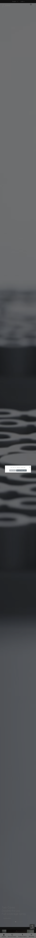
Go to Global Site (21, 470)
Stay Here (12, 470)
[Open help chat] (32, 926)
